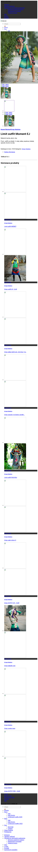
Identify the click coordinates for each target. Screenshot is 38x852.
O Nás (6, 16)
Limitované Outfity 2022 (15, 823)
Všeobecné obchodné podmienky (14, 8)
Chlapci (10, 828)
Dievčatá (10, 827)
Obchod (7, 129)
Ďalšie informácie (9, 152)
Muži (5, 818)
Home (3, 129)
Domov (6, 27)
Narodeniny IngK (9, 797)
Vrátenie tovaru (12, 13)
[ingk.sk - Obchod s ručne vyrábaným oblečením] (3, 21)
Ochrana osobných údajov (15, 9)
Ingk (9, 30)
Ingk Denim (11, 815)
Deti (5, 825)
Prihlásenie (7, 832)
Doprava (6, 4)
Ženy (5, 29)
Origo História (15, 129)
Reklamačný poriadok (14, 11)
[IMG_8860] (5, 85)
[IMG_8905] (5, 86)
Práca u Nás (8, 796)
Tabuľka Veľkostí (9, 6)
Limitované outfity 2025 (15, 817)
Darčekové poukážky (10, 850)
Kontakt (6, 18)
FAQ (5, 14)
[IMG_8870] (6, 98)
